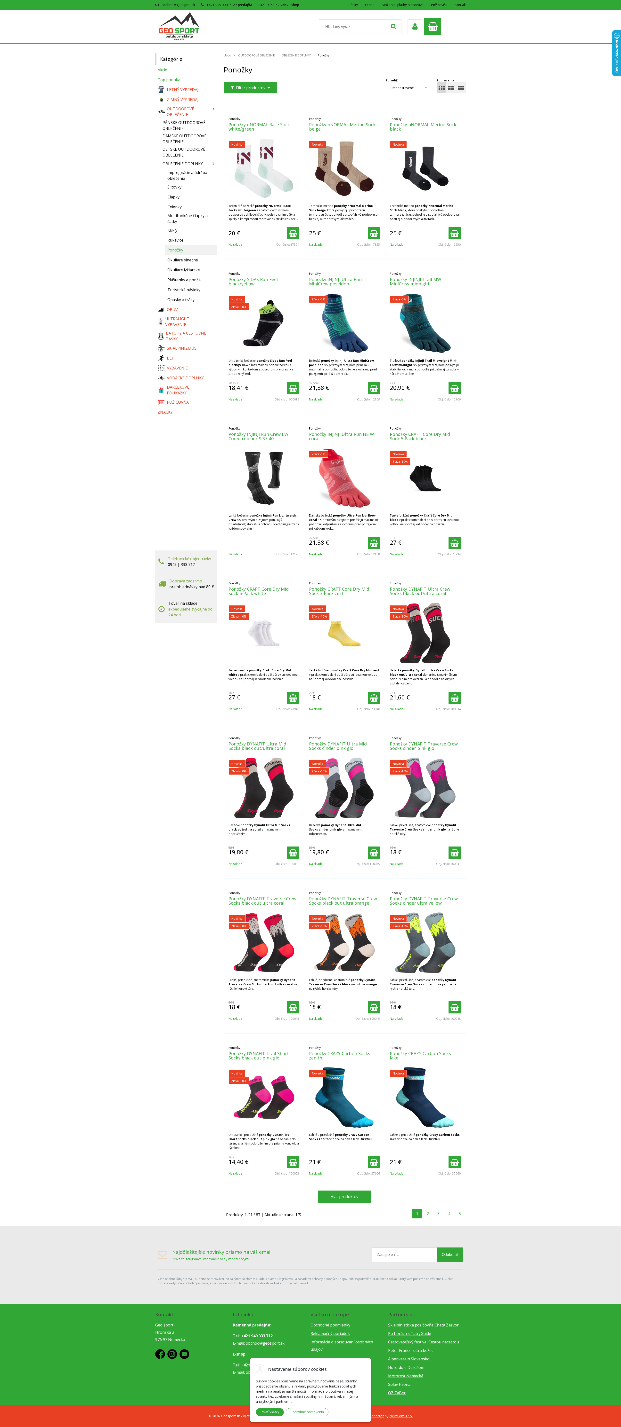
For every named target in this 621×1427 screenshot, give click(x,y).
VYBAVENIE (177, 368)
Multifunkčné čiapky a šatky (187, 218)
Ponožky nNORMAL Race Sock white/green (259, 127)
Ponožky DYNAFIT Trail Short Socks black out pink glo (259, 1056)
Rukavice (175, 240)
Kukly (172, 230)
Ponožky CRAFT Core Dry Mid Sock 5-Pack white (259, 591)
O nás (369, 4)
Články (353, 4)
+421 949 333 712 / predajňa (229, 4)
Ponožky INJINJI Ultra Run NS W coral (341, 436)
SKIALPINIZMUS (181, 348)
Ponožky (175, 250)
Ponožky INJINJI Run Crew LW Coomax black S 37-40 (258, 436)
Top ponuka (169, 79)
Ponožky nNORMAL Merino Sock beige (342, 127)
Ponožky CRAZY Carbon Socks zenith (339, 1056)
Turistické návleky (183, 289)
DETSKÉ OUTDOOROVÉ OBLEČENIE (184, 152)
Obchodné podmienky (330, 1325)
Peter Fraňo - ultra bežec (410, 1350)
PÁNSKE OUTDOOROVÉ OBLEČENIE (184, 125)
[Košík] (434, 26)
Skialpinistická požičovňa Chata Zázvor (423, 1325)
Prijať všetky (270, 1412)
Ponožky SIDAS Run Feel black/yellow (253, 281)
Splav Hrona (399, 1384)
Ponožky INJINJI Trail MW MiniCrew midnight (415, 281)
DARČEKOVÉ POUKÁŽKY (178, 390)
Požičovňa (439, 4)
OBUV (172, 309)
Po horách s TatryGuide (409, 1333)
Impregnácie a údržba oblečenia (187, 175)
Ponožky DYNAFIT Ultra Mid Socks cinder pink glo (338, 746)
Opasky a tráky (181, 299)
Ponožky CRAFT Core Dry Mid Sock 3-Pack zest (339, 591)
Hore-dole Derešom (406, 1367)
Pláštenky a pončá (184, 279)
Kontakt (461, 4)
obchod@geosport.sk (178, 4)
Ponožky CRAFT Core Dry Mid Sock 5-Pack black (420, 436)
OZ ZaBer (397, 1393)
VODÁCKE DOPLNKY (185, 378)
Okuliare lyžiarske (183, 270)
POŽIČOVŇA (178, 402)
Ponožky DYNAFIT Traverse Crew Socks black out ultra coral (262, 901)
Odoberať (450, 1255)
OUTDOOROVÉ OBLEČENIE (256, 55)
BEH (171, 358)
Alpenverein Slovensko (409, 1359)
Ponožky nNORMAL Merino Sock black (423, 127)
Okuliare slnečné (182, 260)
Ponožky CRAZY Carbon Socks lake (420, 1056)
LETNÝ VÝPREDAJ (182, 89)
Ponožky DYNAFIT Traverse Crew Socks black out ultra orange (343, 901)
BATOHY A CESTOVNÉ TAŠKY (186, 336)
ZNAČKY (165, 412)
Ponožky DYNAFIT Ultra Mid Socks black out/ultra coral (257, 746)
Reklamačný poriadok (330, 1333)
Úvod (227, 55)
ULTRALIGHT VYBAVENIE (177, 321)
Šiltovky (174, 187)
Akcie (162, 69)
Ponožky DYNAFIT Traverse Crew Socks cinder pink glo (424, 746)
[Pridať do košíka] (293, 233)
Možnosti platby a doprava (403, 4)
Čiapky (173, 197)
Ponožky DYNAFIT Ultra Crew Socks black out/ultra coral (420, 591)
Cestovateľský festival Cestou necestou (423, 1342)
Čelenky (174, 207)
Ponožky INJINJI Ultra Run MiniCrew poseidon (335, 281)
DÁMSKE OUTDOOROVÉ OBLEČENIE (184, 138)
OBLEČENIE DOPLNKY (296, 55)
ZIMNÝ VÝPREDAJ (183, 99)
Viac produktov (344, 1196)
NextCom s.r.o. (401, 1416)
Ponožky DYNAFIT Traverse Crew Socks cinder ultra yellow (424, 901)
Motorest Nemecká (405, 1376)
